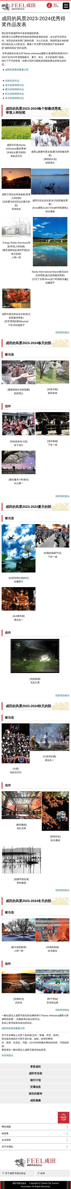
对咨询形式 (7, 1055)
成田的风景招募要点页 (16, 69)
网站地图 (6, 1126)
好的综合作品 (12, 80)
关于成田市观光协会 (15, 1173)
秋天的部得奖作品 (14, 93)
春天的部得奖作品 (14, 85)
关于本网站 (7, 1146)
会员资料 (6, 1140)
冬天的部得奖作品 (14, 98)
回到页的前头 (62, 332)
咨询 (42, 1173)
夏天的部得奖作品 (14, 89)
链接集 (5, 1133)
